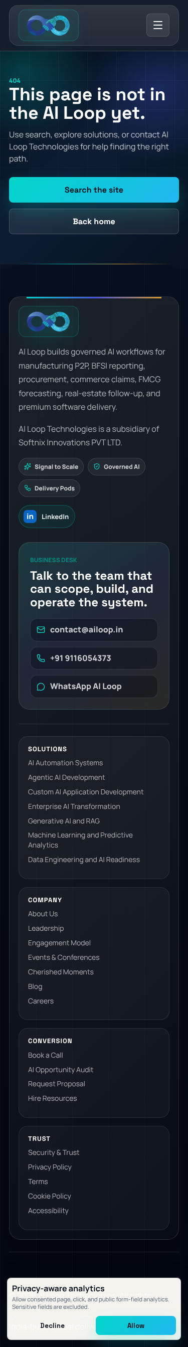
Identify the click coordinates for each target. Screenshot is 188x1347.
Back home (94, 221)
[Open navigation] (157, 25)
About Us (43, 914)
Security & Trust (54, 1152)
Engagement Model (59, 943)
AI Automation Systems (65, 763)
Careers (41, 1001)
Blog (35, 986)
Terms (38, 1182)
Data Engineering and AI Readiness (84, 860)
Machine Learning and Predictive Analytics (80, 840)
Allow (135, 1325)
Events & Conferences (63, 957)
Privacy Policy (50, 1167)
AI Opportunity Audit (60, 1070)
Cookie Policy (49, 1196)
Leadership (46, 928)
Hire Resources (52, 1098)
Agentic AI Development (66, 777)
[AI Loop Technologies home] (49, 25)
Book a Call (45, 1055)
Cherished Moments (61, 972)
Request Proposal (56, 1084)
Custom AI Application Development (86, 792)
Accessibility (48, 1211)
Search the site (94, 190)
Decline (52, 1325)
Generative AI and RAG (64, 821)
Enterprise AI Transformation (74, 806)
